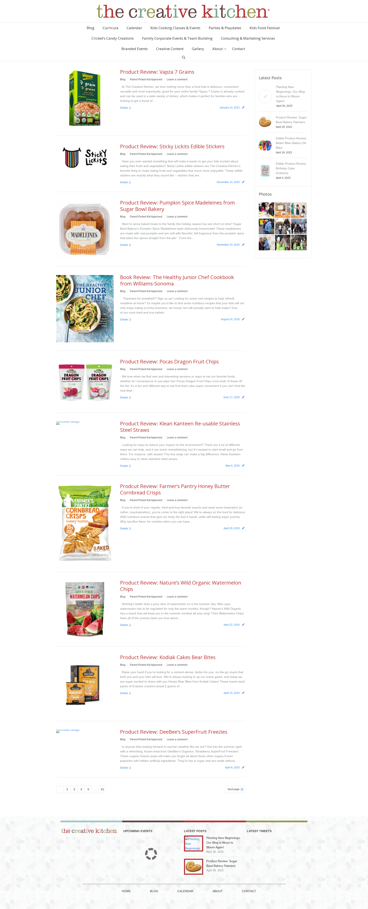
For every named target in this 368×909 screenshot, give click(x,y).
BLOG (154, 891)
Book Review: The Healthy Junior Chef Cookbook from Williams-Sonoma (177, 280)
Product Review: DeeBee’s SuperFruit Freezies (173, 731)
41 (102, 789)
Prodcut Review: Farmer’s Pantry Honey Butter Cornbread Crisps (175, 489)
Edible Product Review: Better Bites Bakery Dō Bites (291, 143)
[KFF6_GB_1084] (267, 243)
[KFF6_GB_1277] (283, 210)
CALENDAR (185, 891)
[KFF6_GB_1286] (267, 210)
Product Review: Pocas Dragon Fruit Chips (169, 361)
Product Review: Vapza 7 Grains (157, 71)
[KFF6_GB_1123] (267, 227)
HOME (126, 891)
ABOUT (218, 891)
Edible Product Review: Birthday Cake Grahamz (291, 168)
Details (124, 107)
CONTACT (249, 891)
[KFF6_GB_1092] (299, 227)
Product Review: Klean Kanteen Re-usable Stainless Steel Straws (180, 426)
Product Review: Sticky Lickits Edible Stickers (172, 146)
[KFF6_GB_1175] (299, 210)
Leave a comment (177, 79)
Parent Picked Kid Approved (146, 79)
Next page (234, 789)
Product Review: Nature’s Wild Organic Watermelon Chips (180, 585)
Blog (122, 79)
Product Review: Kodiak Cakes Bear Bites (168, 657)
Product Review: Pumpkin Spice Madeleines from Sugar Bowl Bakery (177, 205)
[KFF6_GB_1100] (283, 227)
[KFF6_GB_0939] (283, 243)
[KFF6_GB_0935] (299, 243)
